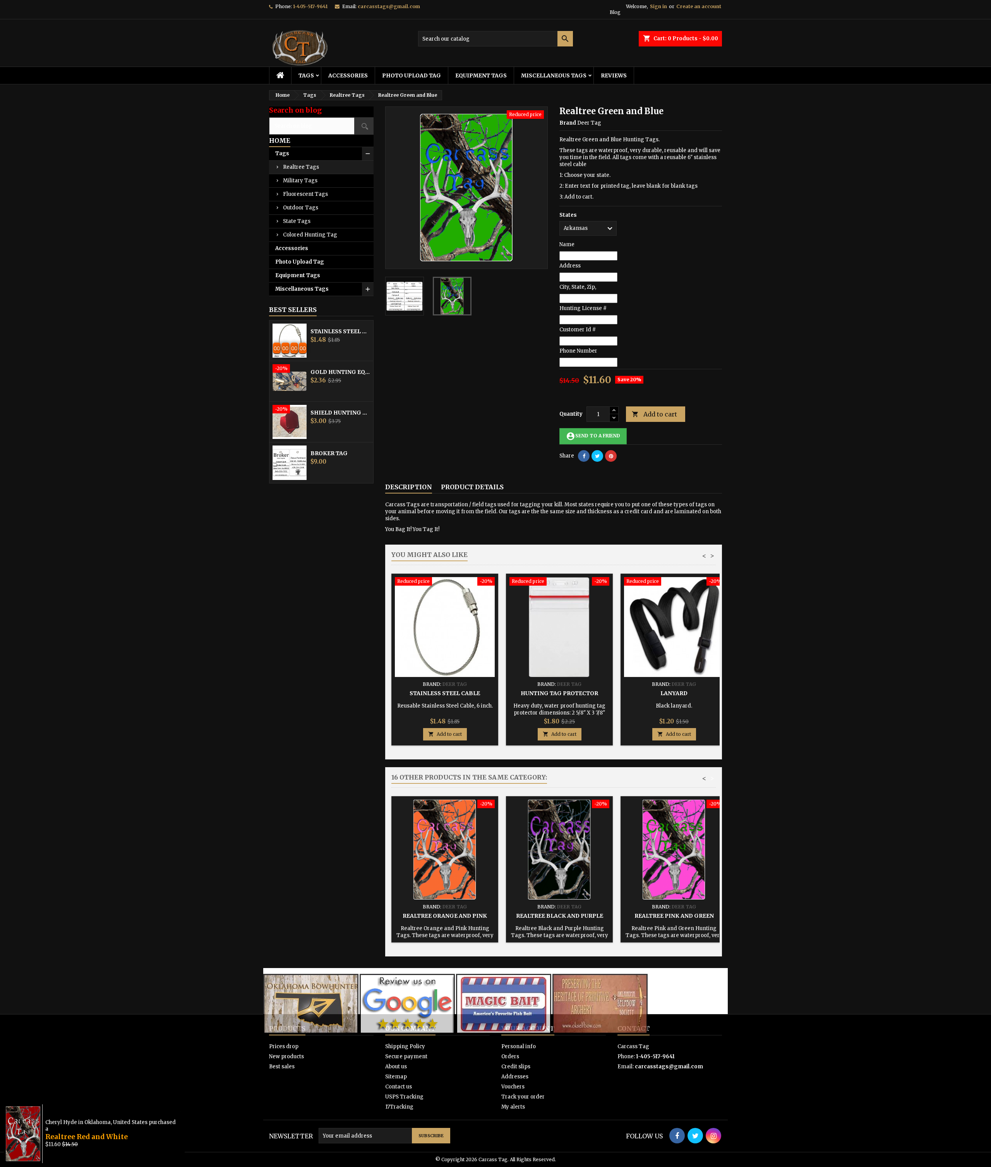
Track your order (523, 1096)
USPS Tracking (404, 1096)
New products (286, 1056)
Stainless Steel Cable (340, 331)
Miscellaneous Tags (553, 75)
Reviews (614, 75)
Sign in (658, 6)
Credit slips (515, 1066)
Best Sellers (293, 310)
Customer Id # (577, 329)
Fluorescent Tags (305, 194)
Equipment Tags (481, 75)
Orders (510, 1056)
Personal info (518, 1046)
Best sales (282, 1066)
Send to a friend (593, 436)
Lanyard (674, 693)
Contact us (398, 1086)
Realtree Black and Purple (559, 915)
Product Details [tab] (472, 487)
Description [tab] (408, 487)
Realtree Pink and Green (674, 915)
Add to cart (654, 414)
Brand (567, 123)
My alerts (513, 1107)
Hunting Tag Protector (559, 693)
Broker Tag (329, 453)
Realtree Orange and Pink (445, 915)
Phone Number (578, 351)
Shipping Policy (405, 1046)
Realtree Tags (301, 167)
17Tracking (399, 1107)
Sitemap (396, 1076)
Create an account (698, 6)
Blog (615, 12)
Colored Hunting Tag (310, 234)
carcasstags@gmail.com (389, 6)
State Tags (296, 221)
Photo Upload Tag (411, 75)
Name (566, 244)
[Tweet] (597, 456)
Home (279, 140)
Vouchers (513, 1086)
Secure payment (406, 1056)
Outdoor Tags (300, 207)
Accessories (348, 75)
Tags (306, 75)
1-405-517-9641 (310, 6)
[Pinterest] (611, 456)
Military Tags (300, 180)
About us (396, 1066)
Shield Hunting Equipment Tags (340, 413)
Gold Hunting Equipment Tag (340, 372)
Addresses (514, 1076)
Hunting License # (583, 308)
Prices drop (283, 1046)
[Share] (584, 456)
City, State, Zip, (577, 287)
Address (570, 265)
